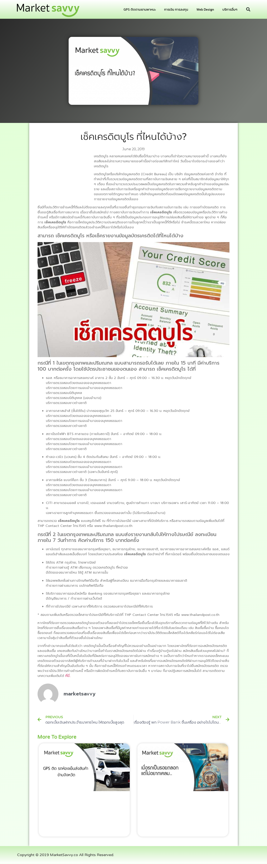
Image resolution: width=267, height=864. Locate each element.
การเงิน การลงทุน (176, 9)
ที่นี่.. (68, 675)
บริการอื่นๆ (229, 9)
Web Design (205, 9)
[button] (248, 9)
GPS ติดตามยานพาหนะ (139, 9)
